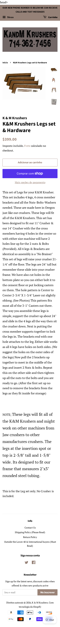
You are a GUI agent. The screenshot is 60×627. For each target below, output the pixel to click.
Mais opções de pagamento (30, 182)
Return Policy (30, 537)
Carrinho (53, 17)
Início (5, 62)
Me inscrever (47, 592)
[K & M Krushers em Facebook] (34, 563)
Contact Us (30, 527)
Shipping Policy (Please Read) (30, 532)
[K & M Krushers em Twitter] (26, 563)
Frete (27, 146)
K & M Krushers (40, 602)
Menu (10, 17)
